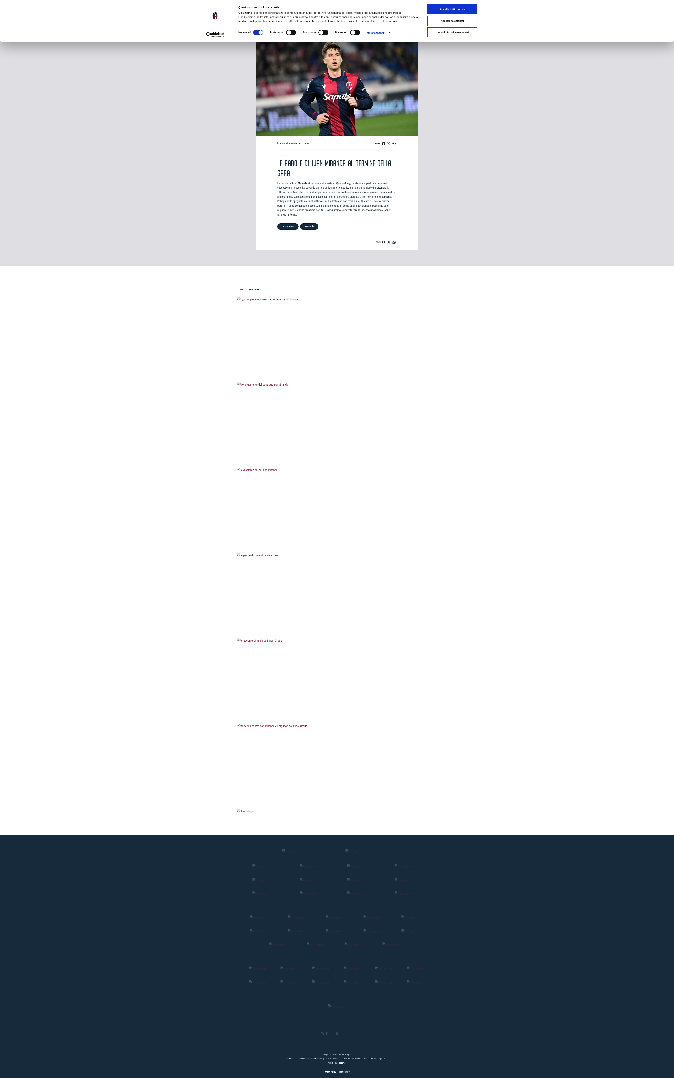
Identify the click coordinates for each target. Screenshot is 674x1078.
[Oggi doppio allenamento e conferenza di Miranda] (337, 363)
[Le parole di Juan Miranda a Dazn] (337, 619)
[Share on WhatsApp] (394, 143)
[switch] (291, 32)
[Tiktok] (341, 1033)
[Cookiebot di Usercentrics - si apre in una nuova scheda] (215, 34)
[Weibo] (352, 1033)
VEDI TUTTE (254, 289)
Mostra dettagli (376, 32)
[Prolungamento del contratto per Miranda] (337, 448)
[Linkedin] (337, 1034)
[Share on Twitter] (388, 143)
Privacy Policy (330, 1072)
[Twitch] (347, 1033)
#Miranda (309, 226)
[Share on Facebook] (383, 143)
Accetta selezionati (452, 20)
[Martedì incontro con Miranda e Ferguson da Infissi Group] (337, 790)
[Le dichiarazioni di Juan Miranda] (337, 534)
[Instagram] (322, 1034)
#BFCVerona (288, 226)
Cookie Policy (344, 1072)
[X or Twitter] (331, 1033)
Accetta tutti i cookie (452, 9)
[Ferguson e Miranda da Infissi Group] (337, 704)
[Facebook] (326, 1034)
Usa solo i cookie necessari (452, 32)
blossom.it (342, 1063)
